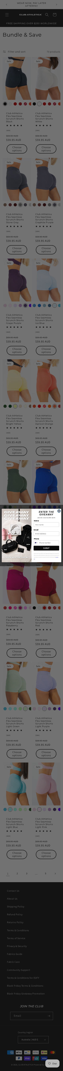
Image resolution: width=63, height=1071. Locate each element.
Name (36, 521)
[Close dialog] (59, 511)
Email (36, 530)
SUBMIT (46, 548)
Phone (36, 539)
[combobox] (36, 543)
